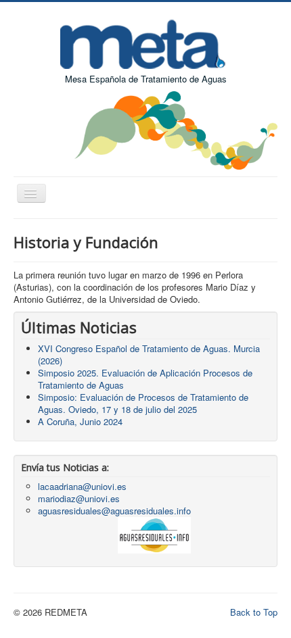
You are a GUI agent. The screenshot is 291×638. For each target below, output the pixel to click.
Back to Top (253, 612)
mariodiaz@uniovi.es (79, 498)
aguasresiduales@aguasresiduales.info (114, 510)
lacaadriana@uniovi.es (82, 486)
